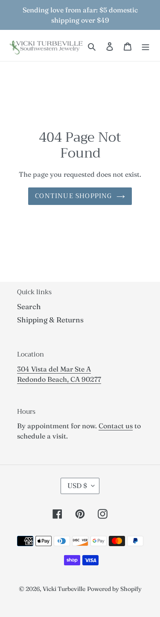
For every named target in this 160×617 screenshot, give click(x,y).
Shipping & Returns (50, 319)
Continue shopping (73, 196)
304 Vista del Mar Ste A (54, 369)
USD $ (77, 485)
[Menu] (145, 46)
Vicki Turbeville (64, 589)
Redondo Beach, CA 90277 (59, 379)
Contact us (116, 425)
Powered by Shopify (114, 589)
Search (29, 306)
